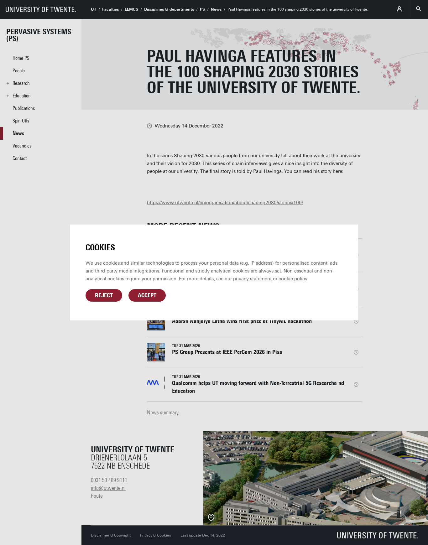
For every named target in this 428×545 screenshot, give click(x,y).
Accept (147, 295)
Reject (104, 295)
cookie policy (293, 279)
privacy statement (252, 279)
